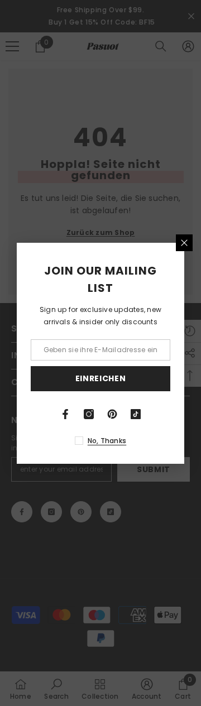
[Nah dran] (184, 242)
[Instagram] (88, 414)
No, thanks (107, 440)
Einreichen (100, 378)
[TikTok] (135, 414)
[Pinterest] (112, 414)
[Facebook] (65, 414)
